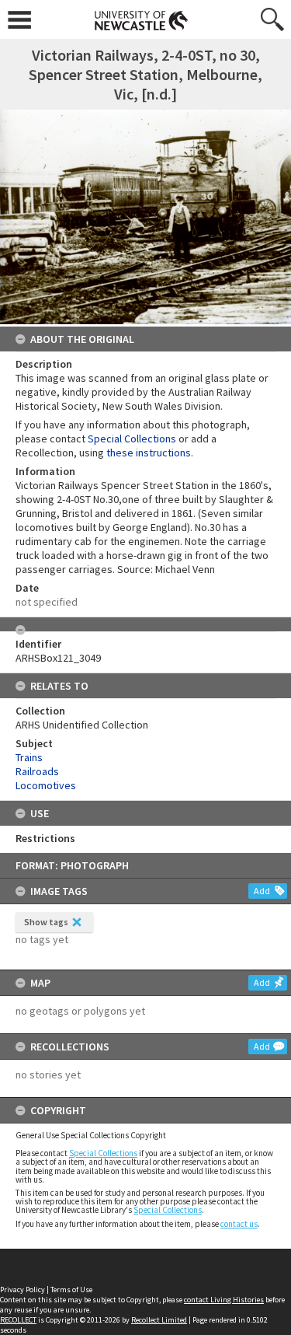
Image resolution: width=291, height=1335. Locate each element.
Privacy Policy (22, 1289)
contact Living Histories (224, 1300)
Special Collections (103, 1153)
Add (262, 890)
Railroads (37, 771)
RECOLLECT (18, 1320)
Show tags (46, 922)
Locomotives (46, 785)
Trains (29, 757)
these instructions (148, 453)
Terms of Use (71, 1289)
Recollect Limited (159, 1320)
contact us (239, 1223)
